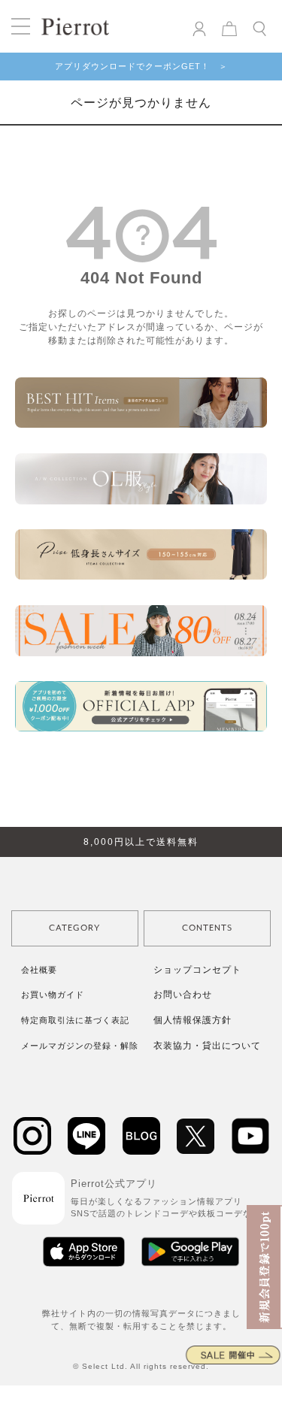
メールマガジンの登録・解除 (79, 1045)
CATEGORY (74, 928)
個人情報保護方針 (192, 1020)
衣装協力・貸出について (207, 1045)
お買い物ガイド (52, 994)
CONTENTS (207, 928)
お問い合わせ (182, 994)
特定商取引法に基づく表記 (75, 1020)
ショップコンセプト (197, 969)
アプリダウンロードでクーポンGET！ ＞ (141, 66)
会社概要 (39, 969)
